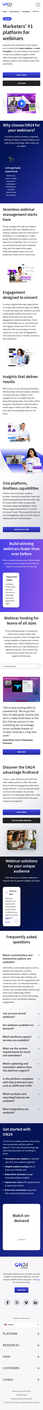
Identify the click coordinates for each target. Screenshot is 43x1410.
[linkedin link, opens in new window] (35, 1302)
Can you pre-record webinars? (14, 1015)
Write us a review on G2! (21, 1318)
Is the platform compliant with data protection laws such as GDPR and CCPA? (18, 1082)
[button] (21, 1334)
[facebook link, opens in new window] (7, 1302)
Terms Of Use (25, 1391)
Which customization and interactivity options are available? (18, 958)
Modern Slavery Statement (21, 1399)
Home (5, 11)
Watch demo (21, 75)
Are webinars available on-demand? (18, 1026)
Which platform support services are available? (17, 1038)
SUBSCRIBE (21, 1290)
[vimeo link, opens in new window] (26, 1302)
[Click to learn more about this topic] (11, 906)
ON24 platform (14, 11)
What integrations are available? (15, 1110)
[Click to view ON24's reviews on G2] (21, 1314)
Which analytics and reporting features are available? (16, 1097)
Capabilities (26, 11)
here (38, 1279)
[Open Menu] (38, 5)
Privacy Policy (21, 1395)
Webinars (36, 11)
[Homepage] (12, 4)
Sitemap (15, 1391)
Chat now (21, 83)
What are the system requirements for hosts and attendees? (17, 1052)
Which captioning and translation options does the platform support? (17, 1067)
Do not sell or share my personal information (21, 1402)
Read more (21, 752)
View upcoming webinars (21, 820)
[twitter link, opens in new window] (17, 1302)
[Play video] (21, 103)
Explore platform (21, 529)
